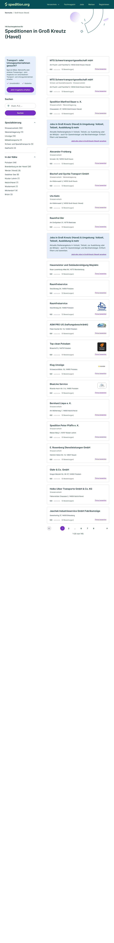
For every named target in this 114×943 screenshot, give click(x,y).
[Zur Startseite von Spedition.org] (17, 4)
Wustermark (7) (11, 186)
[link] (78, 64)
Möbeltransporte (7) (13, 140)
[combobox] (20, 106)
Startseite (8, 13)
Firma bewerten (100, 69)
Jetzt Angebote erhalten (20, 90)
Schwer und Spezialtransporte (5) (19, 144)
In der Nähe (11, 157)
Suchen (20, 113)
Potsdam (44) (10, 162)
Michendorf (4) (11, 190)
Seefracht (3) (10, 148)
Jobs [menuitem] (82, 4)
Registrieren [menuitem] (104, 4)
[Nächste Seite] (107, 528)
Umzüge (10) (10, 136)
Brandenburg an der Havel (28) (18, 166)
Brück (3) (9, 194)
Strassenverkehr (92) (14, 128)
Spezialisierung (13, 122)
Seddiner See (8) (12, 174)
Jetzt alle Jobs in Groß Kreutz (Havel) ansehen (88, 141)
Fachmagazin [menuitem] (69, 4)
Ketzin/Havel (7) (11, 182)
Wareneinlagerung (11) (14, 132)
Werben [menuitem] (91, 4)
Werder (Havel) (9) (13, 170)
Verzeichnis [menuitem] (52, 4)
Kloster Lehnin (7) (12, 178)
